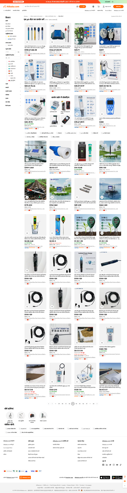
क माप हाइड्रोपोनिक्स (35, 428)
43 (72, 403)
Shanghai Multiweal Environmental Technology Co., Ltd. (60, 89)
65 (93, 403)
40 (62, 403)
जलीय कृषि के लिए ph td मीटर (47, 133)
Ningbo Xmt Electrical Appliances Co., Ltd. (85, 172)
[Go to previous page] (48, 403)
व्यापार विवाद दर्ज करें (82, 451)
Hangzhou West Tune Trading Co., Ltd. (84, 394)
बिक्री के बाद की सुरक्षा (32, 454)
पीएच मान (60, 133)
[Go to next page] (97, 403)
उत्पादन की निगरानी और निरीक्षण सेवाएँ (36, 457)
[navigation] (13, 210)
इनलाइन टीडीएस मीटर (11, 428)
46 (83, 403)
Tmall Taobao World (55, 485)
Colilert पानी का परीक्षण (12, 432)
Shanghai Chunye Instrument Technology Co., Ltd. (110, 354)
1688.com (45, 485)
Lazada (63, 485)
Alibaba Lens (10, 477)
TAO (77, 485)
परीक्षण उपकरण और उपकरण (36, 16)
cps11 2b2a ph (86, 428)
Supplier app (69, 477)
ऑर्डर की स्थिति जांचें (106, 451)
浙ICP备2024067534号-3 (107, 490)
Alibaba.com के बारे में (8, 441)
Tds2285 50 (23, 428)
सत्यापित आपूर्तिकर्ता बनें (107, 454)
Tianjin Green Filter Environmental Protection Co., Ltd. (110, 53)
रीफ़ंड (79, 454)
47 (86, 403)
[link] (125, 476)
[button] (77, 7)
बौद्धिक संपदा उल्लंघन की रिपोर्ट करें (85, 457)
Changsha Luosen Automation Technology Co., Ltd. (85, 53)
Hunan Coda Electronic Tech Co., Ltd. (34, 208)
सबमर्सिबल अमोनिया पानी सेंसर (100, 428)
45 (79, 403)
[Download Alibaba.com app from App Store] (105, 477)
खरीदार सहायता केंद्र (82, 444)
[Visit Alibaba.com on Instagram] (114, 465)
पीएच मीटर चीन (61, 428)
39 (59, 403)
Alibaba (26, 16)
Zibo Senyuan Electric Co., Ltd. (107, 125)
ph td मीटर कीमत (84, 133)
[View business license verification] (79, 490)
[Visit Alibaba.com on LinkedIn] (107, 465)
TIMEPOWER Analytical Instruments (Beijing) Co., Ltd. (35, 171)
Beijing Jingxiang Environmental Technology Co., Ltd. (85, 208)
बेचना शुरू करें (105, 447)
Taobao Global (70, 485)
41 (65, 403)
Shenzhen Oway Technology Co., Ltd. (34, 127)
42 (69, 403)
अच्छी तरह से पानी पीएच (73, 428)
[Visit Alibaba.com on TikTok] (121, 465)
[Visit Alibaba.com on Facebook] (103, 465)
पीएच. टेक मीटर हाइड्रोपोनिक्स (27, 432)
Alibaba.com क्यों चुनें (8, 444)
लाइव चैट (80, 447)
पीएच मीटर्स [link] (60, 16)
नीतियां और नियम (31, 461)
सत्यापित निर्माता (56, 444)
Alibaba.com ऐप (79, 477)
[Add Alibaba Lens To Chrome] (25, 477)
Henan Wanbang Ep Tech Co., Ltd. (34, 246)
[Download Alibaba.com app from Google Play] (118, 477)
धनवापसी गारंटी (31, 447)
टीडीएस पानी (95, 133)
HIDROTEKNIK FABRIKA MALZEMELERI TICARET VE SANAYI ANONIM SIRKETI (35, 53)
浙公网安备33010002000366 (92, 490)
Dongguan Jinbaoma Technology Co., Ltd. (60, 246)
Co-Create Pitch (7, 447)
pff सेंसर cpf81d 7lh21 (71, 133)
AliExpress (39, 485)
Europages (88, 485)
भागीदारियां (104, 457)
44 (76, 403)
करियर (4, 454)
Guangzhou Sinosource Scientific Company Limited (35, 89)
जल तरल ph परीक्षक (30, 136)
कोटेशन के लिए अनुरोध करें (58, 447)
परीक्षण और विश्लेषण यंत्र (50, 16)
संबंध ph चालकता (56, 136)
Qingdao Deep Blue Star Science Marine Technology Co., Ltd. (35, 282)
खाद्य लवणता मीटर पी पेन (49, 428)
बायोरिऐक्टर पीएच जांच (43, 136)
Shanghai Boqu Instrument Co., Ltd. (59, 53)
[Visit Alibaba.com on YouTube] (117, 465)
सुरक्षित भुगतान (31, 444)
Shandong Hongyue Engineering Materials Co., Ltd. (60, 171)
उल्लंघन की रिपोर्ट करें (82, 461)
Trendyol (82, 485)
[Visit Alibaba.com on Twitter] (110, 465)
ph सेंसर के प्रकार (106, 133)
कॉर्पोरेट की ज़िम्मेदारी (7, 451)
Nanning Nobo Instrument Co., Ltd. (108, 171)
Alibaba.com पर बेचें (107, 444)
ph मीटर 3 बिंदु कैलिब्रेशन (32, 133)
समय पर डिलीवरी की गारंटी (33, 451)
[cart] (99, 6)
